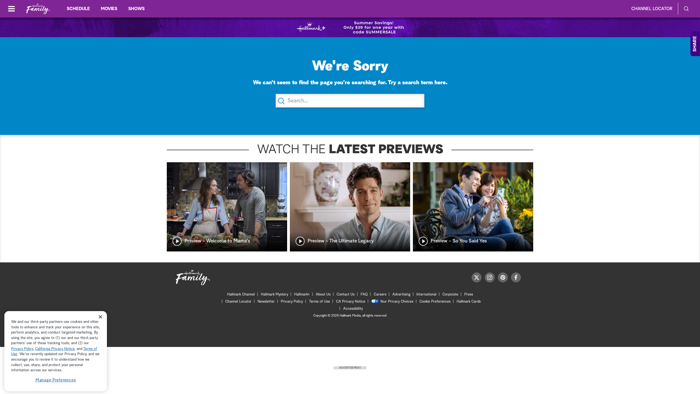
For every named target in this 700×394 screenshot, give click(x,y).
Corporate (450, 294)
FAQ (364, 294)
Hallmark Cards (469, 301)
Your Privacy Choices (396, 301)
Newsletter (266, 301)
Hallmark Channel (241, 294)
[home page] (38, 9)
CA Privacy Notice (350, 301)
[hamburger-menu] (11, 8)
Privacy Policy (292, 301)
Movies (109, 9)
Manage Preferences (56, 380)
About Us (323, 294)
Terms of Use (319, 301)
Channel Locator (651, 9)
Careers (380, 294)
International (426, 294)
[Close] (100, 316)
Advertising (401, 294)
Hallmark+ (302, 294)
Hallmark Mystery (274, 294)
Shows (136, 9)
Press (468, 294)
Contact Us (346, 294)
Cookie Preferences (435, 301)
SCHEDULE (78, 9)
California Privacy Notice (55, 349)
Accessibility (353, 309)
